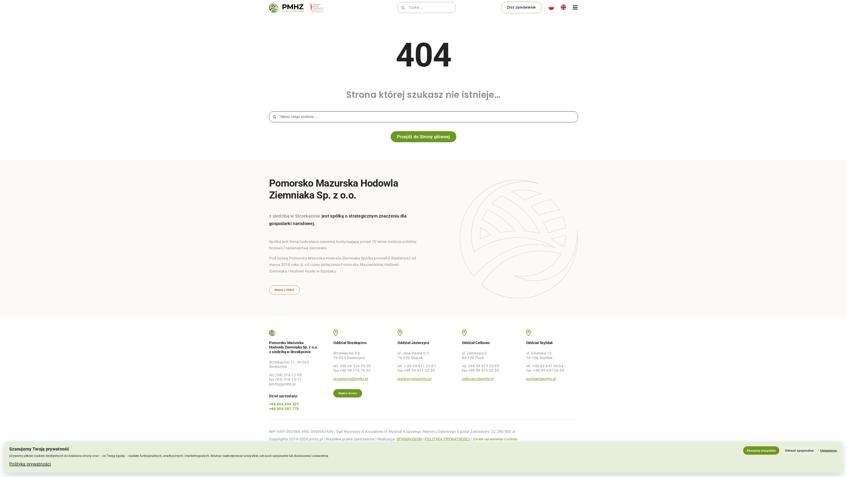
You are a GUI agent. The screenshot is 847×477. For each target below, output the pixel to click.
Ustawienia (828, 450)
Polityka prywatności (30, 464)
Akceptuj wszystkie (761, 450)
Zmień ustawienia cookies (495, 439)
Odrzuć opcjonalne (799, 450)
